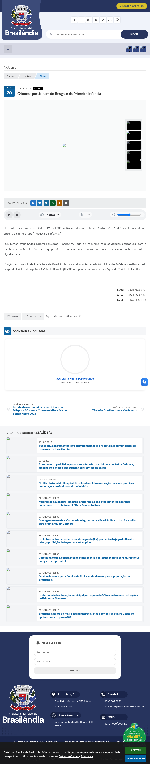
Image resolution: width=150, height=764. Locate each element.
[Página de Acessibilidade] (117, 20)
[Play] (9, 214)
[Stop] (17, 214)
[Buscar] (134, 34)
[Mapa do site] (110, 20)
